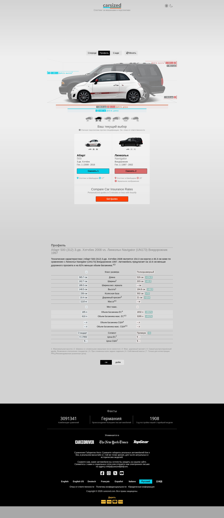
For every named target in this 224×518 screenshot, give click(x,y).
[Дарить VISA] (109, 502)
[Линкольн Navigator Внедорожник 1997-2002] (131, 159)
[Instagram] (108, 474)
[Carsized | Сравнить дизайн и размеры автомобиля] (112, 8)
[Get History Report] (112, 194)
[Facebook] (102, 474)
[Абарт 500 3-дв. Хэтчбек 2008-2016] (93, 159)
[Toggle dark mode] (169, 6)
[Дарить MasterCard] (115, 502)
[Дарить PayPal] (103, 502)
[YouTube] (121, 474)
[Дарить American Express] (120, 502)
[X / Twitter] (115, 474)
